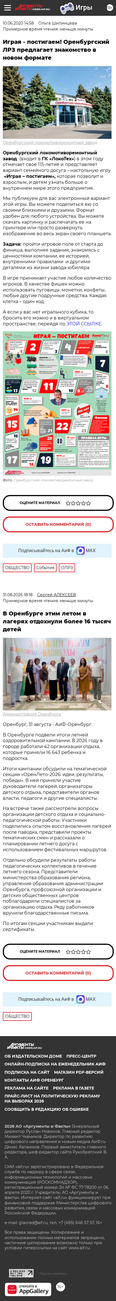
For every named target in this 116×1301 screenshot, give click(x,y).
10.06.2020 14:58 (18, 23)
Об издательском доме (33, 1056)
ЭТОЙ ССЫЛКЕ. (84, 324)
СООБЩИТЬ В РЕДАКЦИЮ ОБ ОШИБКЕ (47, 1109)
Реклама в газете (73, 1088)
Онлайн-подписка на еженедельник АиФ (55, 1064)
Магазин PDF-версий (79, 1072)
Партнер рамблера (53, 1273)
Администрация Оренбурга (32, 714)
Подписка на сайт (27, 1072)
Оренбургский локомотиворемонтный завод (50, 142)
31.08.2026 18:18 (18, 594)
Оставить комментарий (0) (58, 524)
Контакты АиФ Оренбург (34, 1080)
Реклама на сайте (26, 1088)
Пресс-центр (81, 1056)
